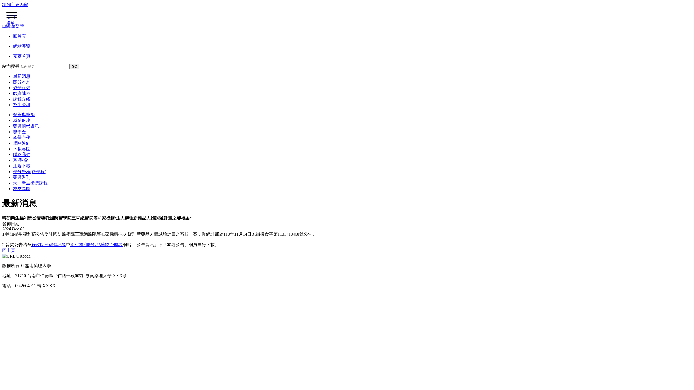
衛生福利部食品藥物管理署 (96, 244)
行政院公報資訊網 (48, 244)
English (8, 26)
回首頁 (19, 36)
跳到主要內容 (15, 4)
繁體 (19, 26)
